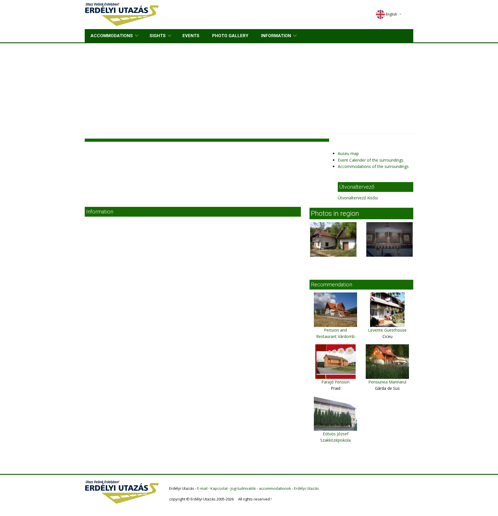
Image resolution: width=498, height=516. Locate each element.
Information (276, 35)
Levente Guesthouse (387, 330)
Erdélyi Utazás (306, 488)
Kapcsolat (219, 488)
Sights (158, 35)
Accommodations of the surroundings (373, 166)
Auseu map (348, 153)
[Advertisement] (249, 86)
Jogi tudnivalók (243, 488)
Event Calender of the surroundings (370, 160)
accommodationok (275, 488)
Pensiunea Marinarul (387, 382)
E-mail (202, 488)
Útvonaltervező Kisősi (358, 198)
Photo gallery (230, 35)
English (391, 14)
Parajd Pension (335, 382)
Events (190, 35)
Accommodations (111, 35)
